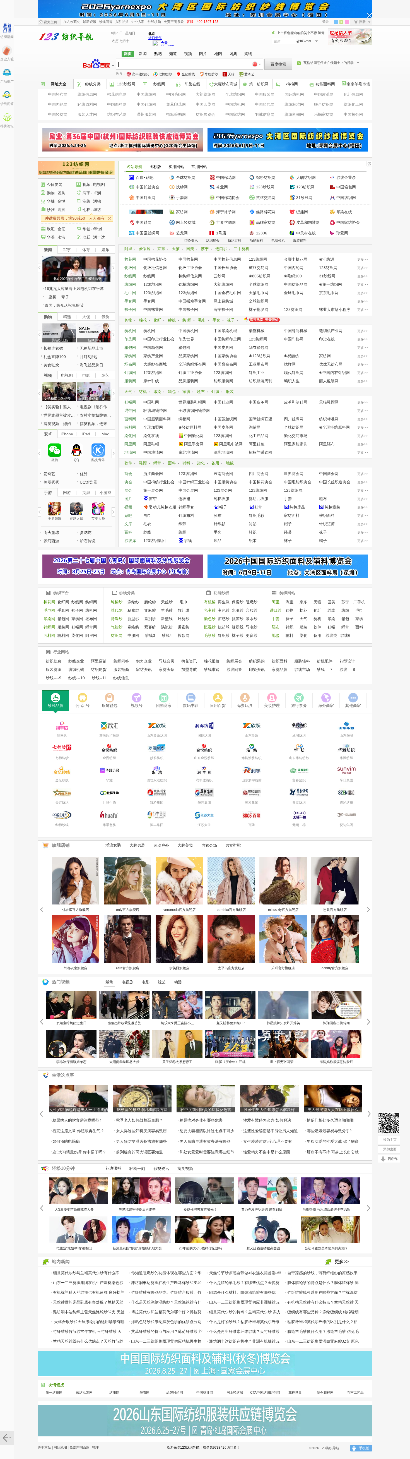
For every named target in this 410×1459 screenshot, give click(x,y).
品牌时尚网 (174, 1393)
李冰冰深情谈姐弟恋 (71, 1062)
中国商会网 (329, 473)
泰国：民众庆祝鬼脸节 (64, 305)
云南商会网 (223, 473)
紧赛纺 (150, 627)
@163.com (303, 41)
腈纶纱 (150, 602)
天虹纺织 (62, 803)
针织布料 (186, 515)
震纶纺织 (346, 803)
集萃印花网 (176, 104)
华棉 (51, 201)
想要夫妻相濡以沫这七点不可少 (207, 1131)
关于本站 (44, 1448)
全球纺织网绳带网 (194, 410)
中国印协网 (293, 339)
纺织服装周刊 (260, 381)
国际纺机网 (294, 94)
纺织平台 (61, 593)
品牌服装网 (188, 381)
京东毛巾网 (329, 293)
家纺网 (182, 212)
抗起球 (224, 627)
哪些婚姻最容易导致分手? (329, 1131)
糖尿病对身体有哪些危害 (201, 1120)
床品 (217, 540)
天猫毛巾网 (258, 293)
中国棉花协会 (228, 197)
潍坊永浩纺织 (157, 780)
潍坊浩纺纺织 (252, 758)
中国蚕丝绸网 (147, 233)
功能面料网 (325, 84)
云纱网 (219, 276)
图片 (128, 498)
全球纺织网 (235, 94)
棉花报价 (212, 661)
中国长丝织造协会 (334, 482)
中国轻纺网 (57, 114)
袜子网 (130, 309)
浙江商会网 (153, 473)
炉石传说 (87, 541)
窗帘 (153, 498)
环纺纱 (183, 618)
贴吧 (149, 177)
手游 (48, 492)
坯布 (201, 391)
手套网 (182, 197)
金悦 (61, 201)
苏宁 (205, 248)
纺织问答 (121, 661)
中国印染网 (205, 104)
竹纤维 (183, 610)
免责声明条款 (174, 22)
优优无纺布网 (331, 364)
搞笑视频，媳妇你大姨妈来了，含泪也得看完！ (60, 423)
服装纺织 (53, 669)
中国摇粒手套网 (192, 301)
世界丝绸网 (226, 222)
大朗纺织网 (205, 94)
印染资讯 (191, 241)
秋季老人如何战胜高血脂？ (139, 1120)
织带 (182, 524)
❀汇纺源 (326, 259)
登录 (325, 22)
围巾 (147, 515)
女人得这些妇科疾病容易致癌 (141, 1131)
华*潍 (97, 229)
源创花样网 (325, 1393)
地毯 (230, 463)
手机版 (364, 1448)
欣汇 (51, 229)
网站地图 (60, 1448)
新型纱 (133, 618)
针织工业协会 (190, 372)
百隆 (251, 825)
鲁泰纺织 (299, 803)
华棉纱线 (62, 825)
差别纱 (150, 618)
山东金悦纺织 (204, 758)
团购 (61, 193)
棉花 (143, 320)
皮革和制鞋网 (308, 222)
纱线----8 (347, 669)
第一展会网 (153, 490)
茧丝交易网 (266, 197)
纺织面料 (279, 661)
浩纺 (86, 201)
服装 (230, 391)
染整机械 (256, 330)
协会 (128, 482)
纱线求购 (154, 22)
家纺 (186, 391)
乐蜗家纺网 (324, 114)
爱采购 (145, 248)
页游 (86, 492)
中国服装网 (264, 94)
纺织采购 (257, 661)
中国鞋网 (143, 222)
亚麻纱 (150, 610)
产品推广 (7, 81)
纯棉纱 (116, 602)
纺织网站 (287, 593)
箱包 (172, 391)
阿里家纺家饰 (295, 444)
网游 (67, 492)
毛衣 (147, 524)
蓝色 (336, 22)
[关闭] (369, 15)
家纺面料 (292, 515)
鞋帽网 (130, 402)
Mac (105, 434)
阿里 (128, 248)
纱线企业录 (346, 177)
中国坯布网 (57, 94)
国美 (190, 248)
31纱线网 (304, 197)
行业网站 (61, 652)
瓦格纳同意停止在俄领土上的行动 (328, 63)
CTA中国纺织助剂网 (265, 1393)
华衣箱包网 (258, 347)
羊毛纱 (167, 610)
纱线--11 (99, 678)
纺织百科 (234, 241)
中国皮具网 (223, 347)
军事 (67, 250)
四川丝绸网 (293, 419)
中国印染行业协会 (159, 339)
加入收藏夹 (71, 22)
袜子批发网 (258, 309)
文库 (128, 524)
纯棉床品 (297, 507)
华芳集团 (204, 803)
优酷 (84, 474)
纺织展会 (213, 241)
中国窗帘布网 (225, 364)
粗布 (323, 498)
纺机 (143, 391)
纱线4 (167, 635)
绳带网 (130, 410)
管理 (95, 1448)
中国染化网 (194, 435)
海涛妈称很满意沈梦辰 (336, 1062)
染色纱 (210, 618)
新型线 (167, 618)
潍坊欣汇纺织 (109, 736)
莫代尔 (116, 610)
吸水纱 (251, 618)
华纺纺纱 (211, 74)
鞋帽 (143, 463)
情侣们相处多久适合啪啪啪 (330, 1120)
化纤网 (130, 267)
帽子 (223, 507)
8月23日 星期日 (123, 33)
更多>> (362, 259)
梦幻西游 (51, 541)
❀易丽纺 (291, 356)
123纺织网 (305, 187)
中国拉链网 (353, 114)
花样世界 (295, 1393)
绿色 (341, 22)
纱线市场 (302, 669)
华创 (86, 229)
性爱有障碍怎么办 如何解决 (267, 1120)
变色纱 (224, 610)
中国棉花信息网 (227, 259)
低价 (105, 317)
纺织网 (130, 284)
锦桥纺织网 (266, 177)
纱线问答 (7, 104)
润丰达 (99, 237)
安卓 (48, 434)
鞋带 (258, 507)
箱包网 (130, 347)
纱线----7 (324, 669)
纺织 (182, 532)
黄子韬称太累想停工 (177, 1062)
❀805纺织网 (260, 276)
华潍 (51, 237)
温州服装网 (146, 114)
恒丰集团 (156, 825)
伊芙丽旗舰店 (179, 968)
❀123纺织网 (260, 356)
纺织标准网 (294, 104)
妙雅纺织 (156, 758)
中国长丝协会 (147, 187)
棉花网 (130, 259)
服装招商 (121, 669)
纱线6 (345, 635)
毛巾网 (130, 293)
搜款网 (183, 635)
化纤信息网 (353, 94)
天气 (128, 391)
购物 (128, 320)
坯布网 (130, 364)
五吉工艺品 (355, 1393)
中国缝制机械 (295, 330)
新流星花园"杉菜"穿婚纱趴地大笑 (137, 1248)
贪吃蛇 (85, 532)
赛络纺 (133, 627)
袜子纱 (237, 635)
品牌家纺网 (266, 222)
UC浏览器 (88, 482)
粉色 (347, 22)
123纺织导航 (65, 37)
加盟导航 (189, 669)
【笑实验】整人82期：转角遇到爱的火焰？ (60, 407)
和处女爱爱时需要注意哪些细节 (207, 1152)
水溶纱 (237, 610)
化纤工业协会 (190, 267)
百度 (140, 177)
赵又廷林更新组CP (230, 1023)
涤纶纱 (133, 602)
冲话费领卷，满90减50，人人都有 (75, 218)
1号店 (221, 233)
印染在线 (192, 84)
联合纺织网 (324, 104)
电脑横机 (278, 241)
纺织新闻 (7, 37)
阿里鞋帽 (151, 444)
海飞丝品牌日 (91, 365)
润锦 (97, 201)
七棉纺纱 (165, 74)
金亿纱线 (188, 74)
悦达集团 (346, 825)
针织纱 (224, 635)
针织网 (130, 372)
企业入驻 (7, 59)
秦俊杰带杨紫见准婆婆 (124, 1023)
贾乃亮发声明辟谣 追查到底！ (263, 1209)
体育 (86, 250)
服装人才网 (87, 114)
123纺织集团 (154, 540)
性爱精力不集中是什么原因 (266, 1152)
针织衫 (219, 524)
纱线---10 (76, 678)
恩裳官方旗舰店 (335, 910)
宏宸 (61, 209)
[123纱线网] (389, 1123)
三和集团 (251, 803)
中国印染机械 (225, 330)
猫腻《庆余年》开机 (230, 1062)
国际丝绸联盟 (260, 419)
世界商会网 (293, 473)
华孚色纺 (109, 825)
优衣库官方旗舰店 (75, 910)
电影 (86, 375)
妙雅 (51, 209)
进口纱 (221, 248)
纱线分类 (127, 593)
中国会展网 (188, 490)
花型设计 (347, 661)
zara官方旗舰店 (127, 968)
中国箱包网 (264, 104)
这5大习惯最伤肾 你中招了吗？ (79, 1152)
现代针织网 (293, 372)
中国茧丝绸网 (225, 419)
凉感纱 (224, 618)
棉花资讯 (189, 661)
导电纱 (251, 627)
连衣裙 (184, 498)
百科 (128, 532)
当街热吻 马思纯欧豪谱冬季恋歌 (326, 1209)
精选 (67, 317)
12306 (261, 233)
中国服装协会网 (149, 212)
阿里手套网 (194, 444)
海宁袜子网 (226, 212)
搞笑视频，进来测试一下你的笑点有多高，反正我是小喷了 (96, 423)
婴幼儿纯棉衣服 (162, 507)
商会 (128, 473)
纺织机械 (76, 669)
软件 (128, 463)
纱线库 (130, 540)
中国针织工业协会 (194, 482)
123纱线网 (126, 84)
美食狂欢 (51, 365)
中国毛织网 (176, 94)
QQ (76, 460)
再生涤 (224, 602)
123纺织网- (153, 372)
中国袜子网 (188, 309)
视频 (128, 507)
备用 (215, 463)
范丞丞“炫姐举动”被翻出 (74, 1248)
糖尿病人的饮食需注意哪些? (76, 1120)
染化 (201, 463)
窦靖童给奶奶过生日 (71, 1023)
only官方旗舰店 (127, 910)
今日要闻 (54, 184)
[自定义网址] (369, 164)
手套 (216, 320)
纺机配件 (324, 661)
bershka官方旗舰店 (231, 910)
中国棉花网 (226, 177)
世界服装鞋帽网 (192, 402)
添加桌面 (390, 1149)
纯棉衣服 (221, 498)
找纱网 (182, 187)
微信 (54, 460)
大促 (86, 317)
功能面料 (256, 241)
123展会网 (223, 490)
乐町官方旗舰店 (283, 968)
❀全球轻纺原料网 (334, 427)
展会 (128, 490)
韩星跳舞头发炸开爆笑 (283, 1023)
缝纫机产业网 (331, 330)
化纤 (157, 320)
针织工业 (256, 372)
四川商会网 (258, 473)
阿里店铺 (99, 661)
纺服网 (114, 1393)
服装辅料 (300, 241)
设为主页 (50, 22)
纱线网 (159, 84)
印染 (157, 391)
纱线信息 (121, 678)
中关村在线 (306, 233)
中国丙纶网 (57, 104)
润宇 (86, 193)
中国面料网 (117, 104)
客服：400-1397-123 (202, 22)
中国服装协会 (225, 482)
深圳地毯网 (223, 452)
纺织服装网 (223, 381)
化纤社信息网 (155, 267)
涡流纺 (167, 627)
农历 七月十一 (122, 41)
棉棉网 (292, 84)
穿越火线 (76, 518)
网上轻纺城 (186, 222)
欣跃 (86, 237)
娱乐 (105, 250)
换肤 (362, 22)
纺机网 (130, 330)
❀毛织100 (293, 276)
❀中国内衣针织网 (334, 372)
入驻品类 (122, 22)
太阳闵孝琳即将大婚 (124, 1062)
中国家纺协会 (348, 222)
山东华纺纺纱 (299, 758)
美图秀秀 (51, 482)
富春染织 (299, 780)
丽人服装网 (329, 381)
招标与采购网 (260, 452)
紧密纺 (183, 627)
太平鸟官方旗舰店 (231, 968)
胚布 (217, 515)
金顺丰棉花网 (295, 259)
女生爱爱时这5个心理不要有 (267, 1141)
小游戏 (105, 492)
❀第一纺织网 (330, 284)
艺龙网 (182, 233)
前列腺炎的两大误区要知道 (139, 1152)
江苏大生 (204, 825)
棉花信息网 (117, 94)
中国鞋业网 (223, 402)
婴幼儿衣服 (258, 498)
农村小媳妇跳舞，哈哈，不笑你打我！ (96, 415)
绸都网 (184, 419)
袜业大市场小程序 (334, 309)
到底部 (393, 1160)
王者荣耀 (54, 518)
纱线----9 (53, 678)
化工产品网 (258, 435)
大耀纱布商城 (225, 84)
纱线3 (150, 635)
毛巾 (202, 320)
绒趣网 (302, 212)
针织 (215, 391)
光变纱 (210, 610)
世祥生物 (109, 803)
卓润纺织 (299, 736)
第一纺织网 (259, 84)
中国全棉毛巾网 (227, 293)
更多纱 (251, 635)
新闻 (48, 250)
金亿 (61, 229)
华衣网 (144, 1393)
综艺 (105, 375)
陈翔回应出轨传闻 (336, 1023)
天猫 (231, 74)
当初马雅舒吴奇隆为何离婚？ (326, 1248)
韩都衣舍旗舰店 (75, 968)
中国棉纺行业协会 (159, 482)
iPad (86, 434)
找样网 (290, 364)
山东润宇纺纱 (252, 780)
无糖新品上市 (91, 348)
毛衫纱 (210, 635)
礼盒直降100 (55, 356)
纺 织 (186, 320)
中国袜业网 (153, 309)
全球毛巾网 (293, 293)
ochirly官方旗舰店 (335, 968)
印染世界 (186, 339)
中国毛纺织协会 (297, 482)
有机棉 (210, 602)
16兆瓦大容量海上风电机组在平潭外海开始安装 (77, 288)
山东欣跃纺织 (157, 736)
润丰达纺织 (140, 74)
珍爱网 (342, 233)
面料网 (130, 419)
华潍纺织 (346, 758)
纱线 (172, 320)
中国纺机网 (235, 104)
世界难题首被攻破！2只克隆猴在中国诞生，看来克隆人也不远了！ (60, 415)
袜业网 (222, 187)
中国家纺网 (235, 114)
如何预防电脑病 (66, 1141)
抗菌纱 (237, 618)
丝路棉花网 (266, 212)
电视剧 (99, 184)
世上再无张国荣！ (283, 1062)
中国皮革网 (324, 94)
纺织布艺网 (117, 114)
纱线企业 (76, 661)
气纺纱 (116, 627)
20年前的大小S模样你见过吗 (200, 1248)
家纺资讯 (144, 669)
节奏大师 (98, 518)
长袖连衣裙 (53, 348)
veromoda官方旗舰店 (179, 910)
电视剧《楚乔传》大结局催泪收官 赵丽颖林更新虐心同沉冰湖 (96, 407)
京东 (161, 248)
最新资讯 (89, 22)
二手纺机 (241, 248)
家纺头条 (166, 669)
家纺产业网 (153, 356)
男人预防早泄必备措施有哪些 (141, 1141)
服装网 (130, 381)
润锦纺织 (204, 736)
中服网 (133, 635)
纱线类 (331, 635)
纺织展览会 (205, 114)
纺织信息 (53, 661)
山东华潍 (346, 736)
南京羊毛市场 (358, 84)
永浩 (61, 237)
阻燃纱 (251, 602)
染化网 (130, 435)
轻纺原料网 (87, 104)
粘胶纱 (133, 610)
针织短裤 (327, 524)
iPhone (67, 434)
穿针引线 (151, 381)
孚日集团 (346, 780)
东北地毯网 (188, 452)
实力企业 (144, 661)
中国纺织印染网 (227, 339)
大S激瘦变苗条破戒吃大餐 (74, 1209)
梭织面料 (327, 515)
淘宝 (289, 602)
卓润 (97, 193)
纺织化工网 (353, 104)
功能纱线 (221, 593)
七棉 (86, 209)
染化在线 (151, 435)
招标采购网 (176, 114)
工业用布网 (258, 364)
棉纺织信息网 (190, 276)
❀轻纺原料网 (190, 427)
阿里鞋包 (256, 444)
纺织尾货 (99, 669)
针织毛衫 (256, 515)
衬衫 (253, 524)
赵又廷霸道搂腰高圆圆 (263, 1248)
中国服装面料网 (157, 419)
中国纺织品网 (295, 284)
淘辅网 (255, 427)
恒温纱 (210, 627)
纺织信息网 (87, 94)
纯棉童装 (332, 507)
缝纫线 (237, 627)
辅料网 (130, 427)
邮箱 (277, 42)
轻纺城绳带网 (155, 410)
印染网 (130, 339)
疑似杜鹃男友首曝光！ (200, 1209)
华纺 (97, 209)
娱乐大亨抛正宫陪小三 (177, 1023)
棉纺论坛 (7, 126)
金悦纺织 (109, 758)
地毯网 (130, 452)
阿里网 (130, 444)
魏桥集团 (156, 803)
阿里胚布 (327, 444)
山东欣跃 (251, 736)
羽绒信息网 (264, 114)
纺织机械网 (294, 114)
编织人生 (292, 381)
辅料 (186, 463)
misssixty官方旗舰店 (283, 910)
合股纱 (251, 610)
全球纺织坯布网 (192, 364)
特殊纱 (116, 618)
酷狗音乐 (98, 460)
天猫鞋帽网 (329, 402)
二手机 (359, 602)
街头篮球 (51, 532)
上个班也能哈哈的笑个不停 (297, 33)
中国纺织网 (146, 94)
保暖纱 (237, 602)
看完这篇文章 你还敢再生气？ (78, 1131)
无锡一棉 (299, 825)
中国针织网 (146, 104)
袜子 (231, 320)
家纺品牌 (279, 669)
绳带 (157, 463)
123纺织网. (188, 293)
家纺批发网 (84, 1393)
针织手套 (186, 507)
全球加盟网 (153, 427)
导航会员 (166, 661)
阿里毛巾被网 (231, 444)
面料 (172, 463)
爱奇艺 (249, 74)
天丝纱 (167, 602)
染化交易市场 (295, 435)
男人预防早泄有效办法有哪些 (205, 1141)
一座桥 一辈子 (57, 297)
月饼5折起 (89, 356)
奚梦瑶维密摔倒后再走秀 (137, 1209)
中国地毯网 (153, 452)
